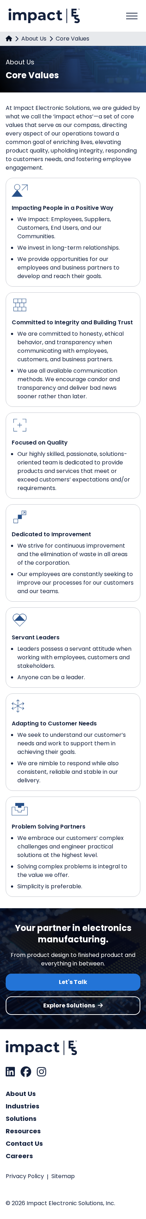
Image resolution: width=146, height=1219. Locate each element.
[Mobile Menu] (131, 16)
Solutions (21, 1118)
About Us (33, 38)
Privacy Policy (25, 1176)
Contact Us (24, 1143)
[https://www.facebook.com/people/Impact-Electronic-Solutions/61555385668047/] (26, 1071)
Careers (19, 1155)
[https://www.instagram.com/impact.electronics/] (41, 1071)
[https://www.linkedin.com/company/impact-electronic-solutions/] (10, 1071)
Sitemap (63, 1176)
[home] (9, 38)
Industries (22, 1106)
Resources (23, 1131)
